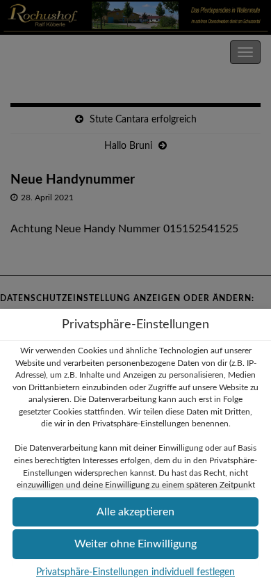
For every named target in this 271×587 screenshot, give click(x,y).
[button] (135, 512)
